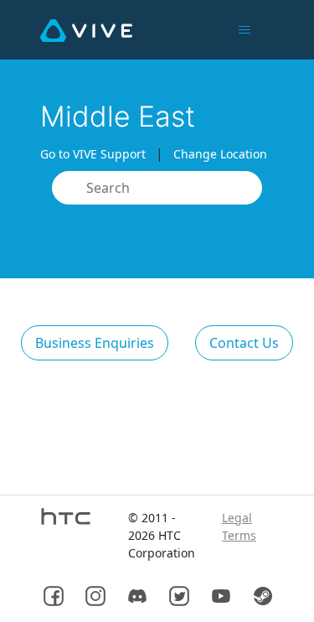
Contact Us (244, 343)
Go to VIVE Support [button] (93, 154)
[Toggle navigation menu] (244, 30)
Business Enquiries (94, 343)
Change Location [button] (220, 154)
